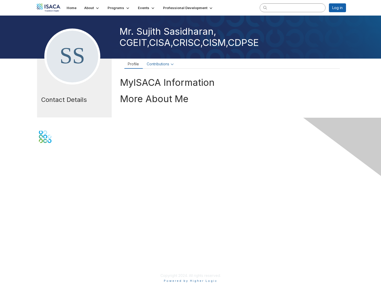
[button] (92, 8)
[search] (265, 7)
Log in (337, 7)
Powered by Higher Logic (190, 281)
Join (42, 209)
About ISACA (49, 239)
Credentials (48, 219)
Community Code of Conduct (63, 245)
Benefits (46, 214)
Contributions (158, 64)
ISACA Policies (51, 250)
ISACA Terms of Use (56, 255)
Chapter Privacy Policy (58, 267)
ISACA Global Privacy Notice (63, 260)
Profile (133, 64)
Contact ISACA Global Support (65, 189)
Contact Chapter (53, 181)
